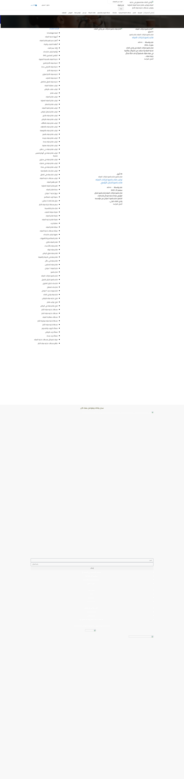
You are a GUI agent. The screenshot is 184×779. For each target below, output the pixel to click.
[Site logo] (140, 4)
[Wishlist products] (39, 5)
